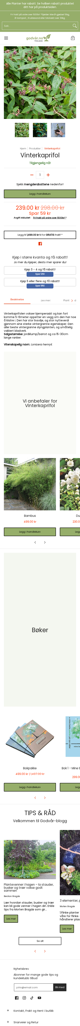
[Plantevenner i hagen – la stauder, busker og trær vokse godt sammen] (30, 859)
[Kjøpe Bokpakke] (30, 736)
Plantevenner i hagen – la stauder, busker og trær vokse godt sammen (29, 887)
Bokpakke (30, 768)
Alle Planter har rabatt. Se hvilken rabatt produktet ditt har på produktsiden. (40, 5)
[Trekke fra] (32, 175)
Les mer (11, 918)
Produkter (35, 148)
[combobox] (37, 26)
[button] (73, 38)
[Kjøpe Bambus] (30, 484)
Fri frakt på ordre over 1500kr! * (49, 217)
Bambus (30, 516)
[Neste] (73, 82)
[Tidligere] (6, 82)
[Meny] (6, 38)
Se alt (40, 941)
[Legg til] (48, 175)
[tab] (17, 300)
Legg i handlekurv (40, 193)
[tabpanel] (40, 327)
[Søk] (75, 26)
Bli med (59, 987)
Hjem (23, 148)
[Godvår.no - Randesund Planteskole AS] (38, 38)
